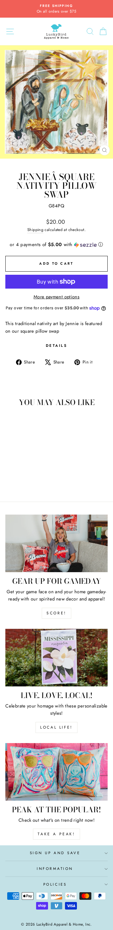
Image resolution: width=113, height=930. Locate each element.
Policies (55, 884)
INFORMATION (55, 868)
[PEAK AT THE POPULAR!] (56, 772)
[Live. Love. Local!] (56, 657)
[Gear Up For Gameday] (56, 543)
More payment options (56, 296)
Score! (56, 613)
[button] (56, 244)
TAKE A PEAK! (56, 834)
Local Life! (56, 727)
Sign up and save (55, 852)
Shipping (35, 230)
